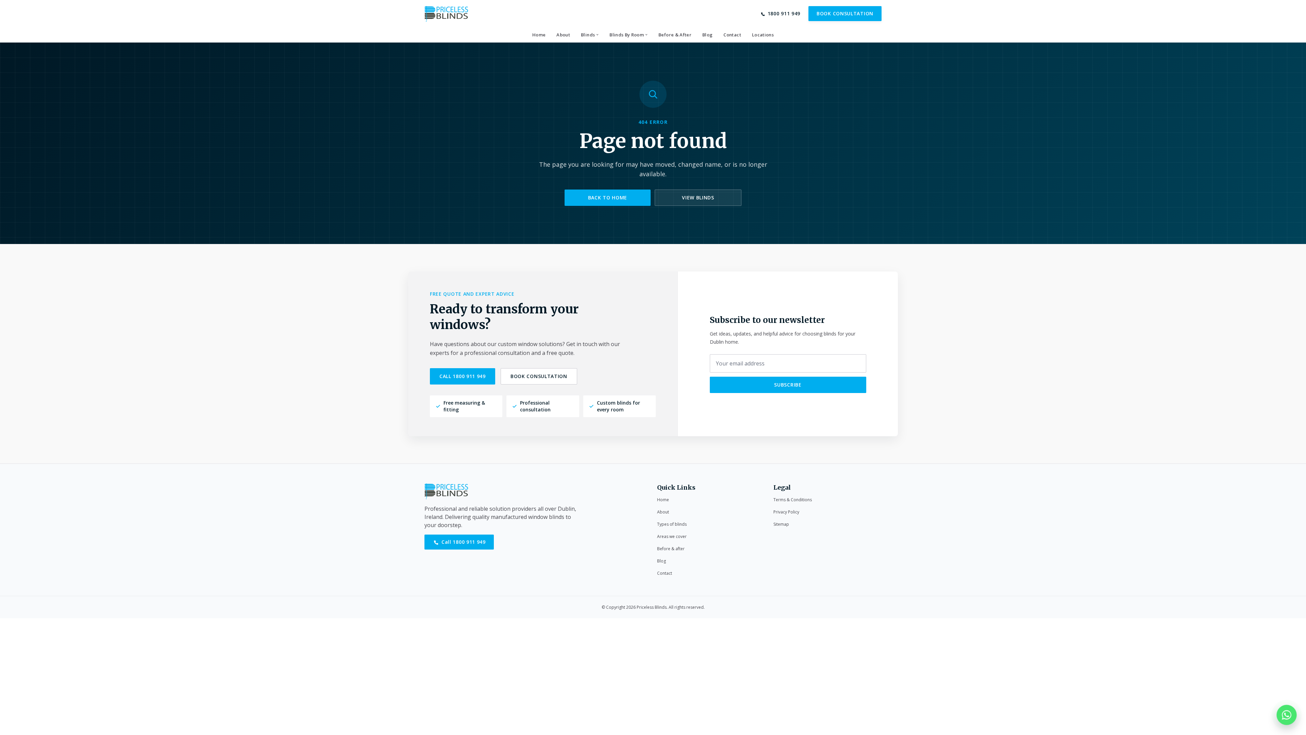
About (663, 512)
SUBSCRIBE (787, 384)
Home (663, 500)
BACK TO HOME (607, 197)
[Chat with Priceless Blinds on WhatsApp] (1286, 715)
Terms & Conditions (792, 500)
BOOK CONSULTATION (845, 13)
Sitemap (781, 524)
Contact (664, 573)
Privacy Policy (786, 512)
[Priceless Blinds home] (446, 13)
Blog (661, 561)
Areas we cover (672, 536)
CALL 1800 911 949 (462, 376)
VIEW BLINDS (698, 197)
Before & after (671, 549)
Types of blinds (672, 524)
